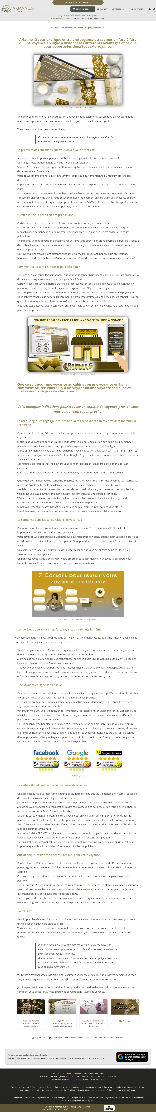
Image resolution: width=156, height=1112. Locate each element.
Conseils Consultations (65, 18)
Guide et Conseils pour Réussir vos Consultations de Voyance (93, 1023)
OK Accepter (109, 1108)
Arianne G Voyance (72, 1074)
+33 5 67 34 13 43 (88, 1077)
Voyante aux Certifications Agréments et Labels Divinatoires (62, 1023)
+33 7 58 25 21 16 (109, 1077)
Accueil (53, 18)
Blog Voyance (125, 1021)
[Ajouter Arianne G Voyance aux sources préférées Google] (132, 1057)
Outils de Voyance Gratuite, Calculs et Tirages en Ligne (31, 1023)
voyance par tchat (93, 889)
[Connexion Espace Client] (149, 9)
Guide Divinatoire (100, 1037)
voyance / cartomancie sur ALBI (93, 450)
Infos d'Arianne (117, 1037)
